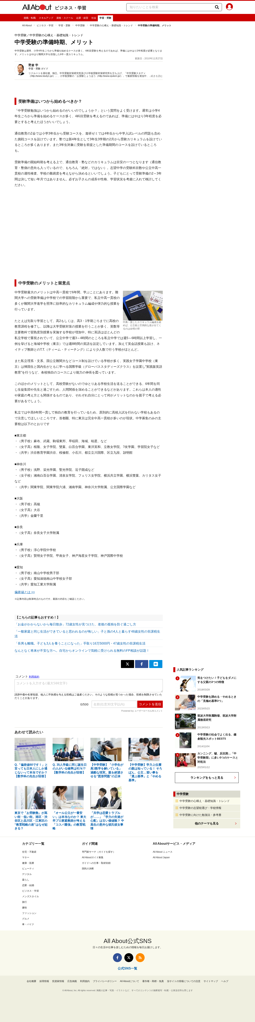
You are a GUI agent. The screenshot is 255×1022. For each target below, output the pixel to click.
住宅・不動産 (29, 851)
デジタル (27, 874)
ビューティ (28, 868)
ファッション (29, 913)
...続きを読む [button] (156, 76)
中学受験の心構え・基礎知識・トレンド (111, 25)
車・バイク (28, 924)
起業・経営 (82, 18)
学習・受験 (105, 18)
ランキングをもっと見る (206, 777)
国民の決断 (88, 868)
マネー (25, 857)
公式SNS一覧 (127, 968)
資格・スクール (64, 18)
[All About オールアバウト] (37, 8)
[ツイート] (127, 664)
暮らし (25, 879)
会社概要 (31, 981)
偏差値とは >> (25, 592)
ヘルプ (224, 981)
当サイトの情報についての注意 (183, 981)
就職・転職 (30, 18)
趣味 (24, 907)
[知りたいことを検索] (217, 7)
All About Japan (161, 857)
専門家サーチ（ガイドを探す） (98, 851)
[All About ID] (229, 7)
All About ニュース (163, 851)
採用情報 (44, 981)
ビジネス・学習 (70, 7)
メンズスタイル (30, 896)
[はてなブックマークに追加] (155, 664)
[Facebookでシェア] (141, 664)
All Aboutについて (129, 981)
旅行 (24, 902)
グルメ (25, 918)
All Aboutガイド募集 (92, 857)
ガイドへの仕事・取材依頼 (96, 863)
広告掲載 (72, 981)
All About (27, 25)
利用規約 (85, 981)
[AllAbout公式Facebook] (117, 957)
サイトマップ (211, 981)
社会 (93, 18)
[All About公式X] (128, 957)
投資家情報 (58, 981)
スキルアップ (46, 18)
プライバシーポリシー (105, 981)
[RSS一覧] (140, 957)
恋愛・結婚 (28, 885)
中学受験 (80, 25)
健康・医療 (28, 863)
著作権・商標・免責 (153, 981)
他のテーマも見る (207, 823)
